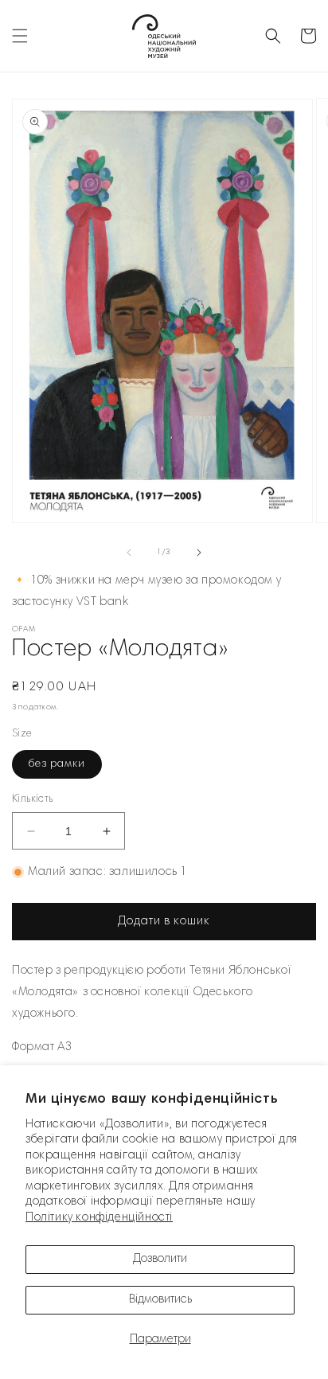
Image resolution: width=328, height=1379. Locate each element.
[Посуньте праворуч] (199, 552)
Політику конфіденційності (99, 1218)
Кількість (32, 800)
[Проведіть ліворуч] (128, 552)
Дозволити (160, 1259)
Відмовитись (160, 1300)
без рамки (57, 764)
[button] (19, 35)
